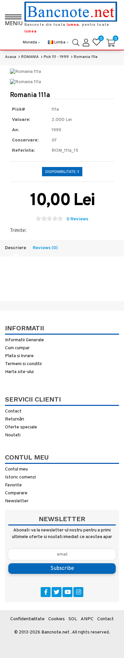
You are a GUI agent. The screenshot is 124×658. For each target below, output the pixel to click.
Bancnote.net (55, 632)
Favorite (13, 485)
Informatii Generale (24, 340)
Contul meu (16, 469)
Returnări (14, 419)
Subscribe (62, 568)
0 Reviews (77, 219)
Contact (13, 411)
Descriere (15, 248)
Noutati (13, 435)
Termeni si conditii (23, 364)
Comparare (16, 493)
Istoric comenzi (20, 477)
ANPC (87, 619)
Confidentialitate (27, 619)
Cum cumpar (17, 348)
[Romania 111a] (25, 72)
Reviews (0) (45, 248)
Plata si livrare (19, 356)
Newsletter (16, 501)
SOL (72, 619)
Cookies (56, 619)
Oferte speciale (21, 427)
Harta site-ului (19, 372)
